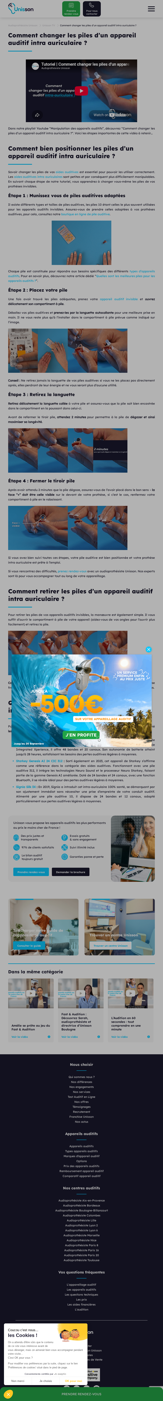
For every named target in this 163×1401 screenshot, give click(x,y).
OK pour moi (73, 1381)
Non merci (17, 1381)
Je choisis (46, 1381)
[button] (8, 1394)
